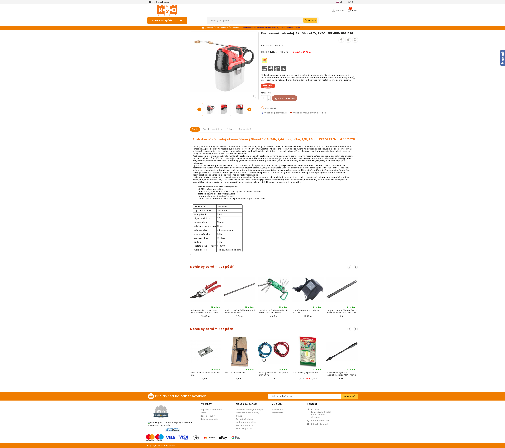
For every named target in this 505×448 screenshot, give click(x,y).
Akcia (203, 412)
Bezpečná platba (245, 419)
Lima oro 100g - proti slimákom (307, 372)
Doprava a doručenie (211, 409)
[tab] (195, 129)
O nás (239, 416)
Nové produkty (208, 416)
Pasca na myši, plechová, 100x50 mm (205, 373)
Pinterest (355, 39)
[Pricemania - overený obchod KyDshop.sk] (161, 412)
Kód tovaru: (267, 45)
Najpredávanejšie (209, 419)
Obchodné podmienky (247, 412)
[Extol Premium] (268, 85)
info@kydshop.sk (160, 2)
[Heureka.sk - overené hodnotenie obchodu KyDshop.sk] (186, 411)
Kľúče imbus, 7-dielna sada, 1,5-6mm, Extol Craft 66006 (273, 311)
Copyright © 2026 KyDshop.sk (162, 445)
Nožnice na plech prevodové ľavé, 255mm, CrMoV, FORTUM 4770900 (204, 311)
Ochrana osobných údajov (250, 409)
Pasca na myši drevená (235, 372)
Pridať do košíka (284, 98)
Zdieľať (341, 39)
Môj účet (278, 404)
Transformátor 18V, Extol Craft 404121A (306, 311)
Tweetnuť (348, 39)
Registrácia (277, 412)
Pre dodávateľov (244, 425)
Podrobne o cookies (246, 422)
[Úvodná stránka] (203, 27)
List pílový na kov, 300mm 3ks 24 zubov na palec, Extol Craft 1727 (342, 311)
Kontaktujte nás (244, 428)
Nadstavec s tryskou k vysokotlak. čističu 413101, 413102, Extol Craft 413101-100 (341, 373)
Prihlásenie (277, 409)
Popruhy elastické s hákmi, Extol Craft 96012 (273, 373)
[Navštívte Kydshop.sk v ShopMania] (173, 429)
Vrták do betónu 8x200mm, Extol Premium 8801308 (240, 311)
